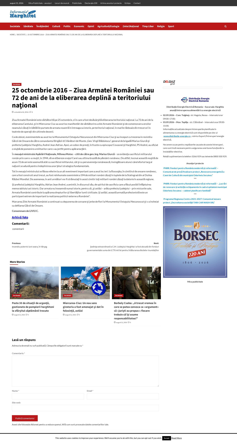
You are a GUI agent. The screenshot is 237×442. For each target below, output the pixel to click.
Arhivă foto (20, 217)
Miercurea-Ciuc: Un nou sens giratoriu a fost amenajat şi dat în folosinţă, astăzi (83, 307)
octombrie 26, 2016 (21, 112)
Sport (171, 26)
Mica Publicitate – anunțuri (40, 3)
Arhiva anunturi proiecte (111, 3)
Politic (67, 26)
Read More (176, 438)
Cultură (56, 26)
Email (90, 390)
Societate (15, 26)
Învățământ (42, 26)
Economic (79, 26)
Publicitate (77, 3)
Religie (161, 26)
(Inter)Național (131, 26)
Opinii (91, 26)
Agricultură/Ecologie (108, 26)
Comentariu (18, 353)
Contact (137, 3)
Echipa (127, 3)
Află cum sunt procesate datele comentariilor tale (85, 424)
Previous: (29, 245)
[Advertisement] (118, 58)
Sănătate (28, 26)
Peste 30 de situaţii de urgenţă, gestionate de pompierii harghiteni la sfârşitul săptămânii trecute (33, 307)
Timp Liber (148, 26)
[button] (225, 26)
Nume (15, 390)
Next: (123, 247)
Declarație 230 (91, 3)
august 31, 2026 (19, 315)
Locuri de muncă (62, 3)
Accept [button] (166, 438)
